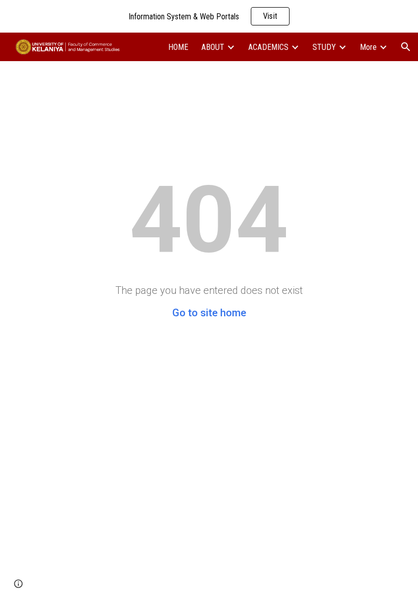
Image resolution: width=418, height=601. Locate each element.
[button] (406, 47)
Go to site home (209, 313)
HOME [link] (178, 47)
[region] (209, 16)
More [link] (368, 47)
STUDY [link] (324, 47)
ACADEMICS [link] (268, 47)
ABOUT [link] (212, 47)
